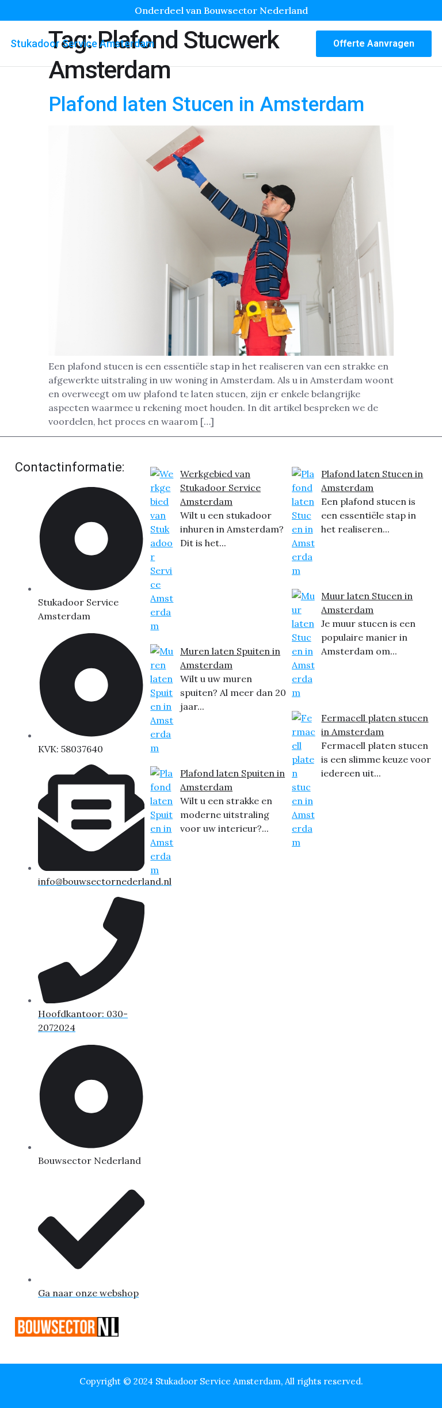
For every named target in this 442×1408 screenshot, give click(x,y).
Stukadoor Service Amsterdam (82, 43)
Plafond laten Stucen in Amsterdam (206, 104)
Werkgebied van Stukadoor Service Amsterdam (220, 487)
